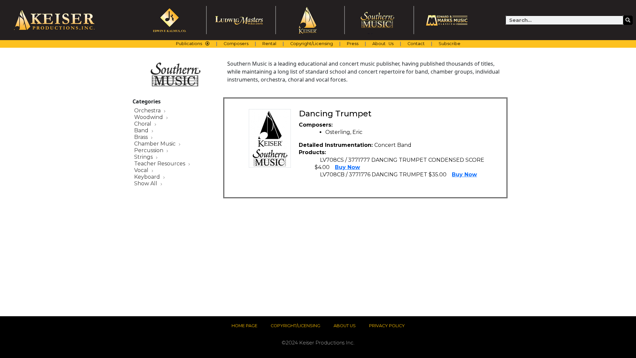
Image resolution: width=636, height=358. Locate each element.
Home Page (244, 325)
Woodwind (149, 117)
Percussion (149, 150)
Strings (144, 157)
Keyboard (147, 177)
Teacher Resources (160, 164)
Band (142, 131)
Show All (146, 184)
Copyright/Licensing (311, 43)
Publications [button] (189, 43)
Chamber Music (155, 144)
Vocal (142, 170)
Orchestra (148, 111)
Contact (416, 43)
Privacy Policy (387, 325)
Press (352, 43)
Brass (141, 137)
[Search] (628, 20)
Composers (236, 43)
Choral (143, 124)
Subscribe (449, 43)
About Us (383, 43)
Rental (269, 43)
